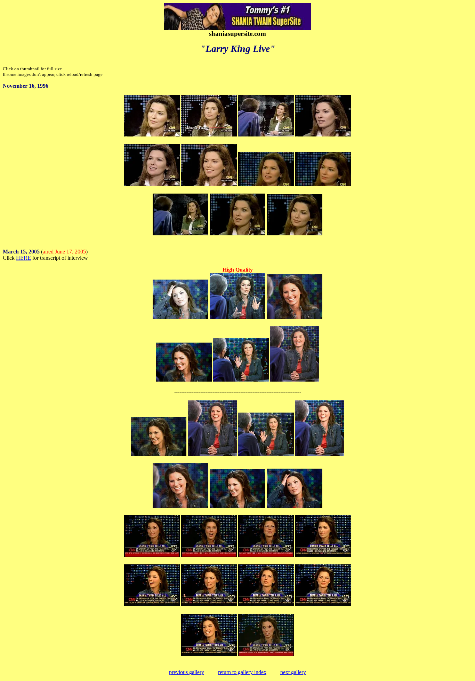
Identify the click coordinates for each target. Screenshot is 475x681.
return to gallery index (242, 672)
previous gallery (186, 672)
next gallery (293, 672)
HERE (23, 258)
